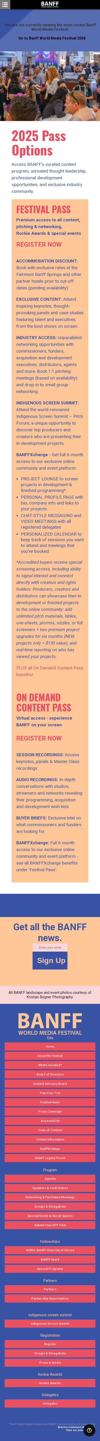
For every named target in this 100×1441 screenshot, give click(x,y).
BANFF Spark (50, 1259)
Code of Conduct (50, 1130)
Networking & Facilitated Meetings (50, 1197)
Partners (50, 1289)
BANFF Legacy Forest (50, 1158)
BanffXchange (50, 1148)
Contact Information (50, 1139)
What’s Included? (50, 1065)
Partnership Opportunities (50, 1298)
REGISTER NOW (39, 244)
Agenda (50, 1178)
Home (50, 1046)
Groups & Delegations (50, 1206)
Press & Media (50, 1362)
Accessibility (50, 1121)
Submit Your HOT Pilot (50, 1225)
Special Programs (50, 1269)
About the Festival (50, 1056)
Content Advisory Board (50, 1083)
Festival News (50, 1102)
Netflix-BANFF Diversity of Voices (50, 1250)
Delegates (50, 1403)
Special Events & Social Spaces (50, 1216)
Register (50, 1344)
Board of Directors (50, 1074)
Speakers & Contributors (50, 1188)
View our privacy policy (80, 1430)
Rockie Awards (50, 1383)
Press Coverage (50, 1111)
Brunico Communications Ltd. (76, 1427)
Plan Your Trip (50, 1093)
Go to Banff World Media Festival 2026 (52, 38)
